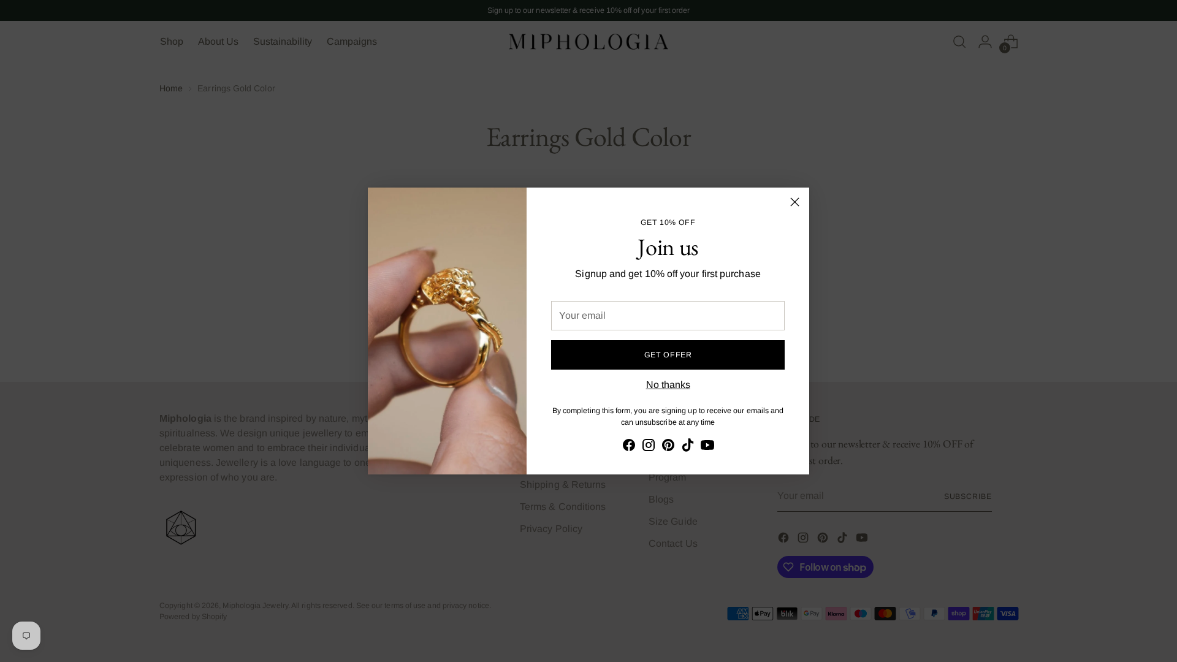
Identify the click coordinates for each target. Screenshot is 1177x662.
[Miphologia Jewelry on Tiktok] (687, 447)
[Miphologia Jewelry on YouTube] (707, 447)
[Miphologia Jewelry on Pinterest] (668, 447)
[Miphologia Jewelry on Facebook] (629, 447)
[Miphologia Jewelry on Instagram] (648, 447)
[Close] (794, 201)
